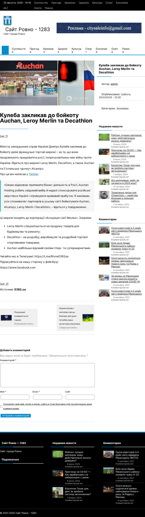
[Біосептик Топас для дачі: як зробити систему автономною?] (104, 169)
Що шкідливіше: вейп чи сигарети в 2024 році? (125, 181)
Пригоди (56, 2)
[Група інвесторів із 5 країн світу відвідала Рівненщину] (104, 293)
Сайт (67, 391)
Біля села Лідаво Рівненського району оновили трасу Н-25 (123, 246)
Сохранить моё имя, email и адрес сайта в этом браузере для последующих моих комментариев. (47, 406)
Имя (3, 391)
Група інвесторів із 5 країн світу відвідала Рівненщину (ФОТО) (126, 231)
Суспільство (41, 2)
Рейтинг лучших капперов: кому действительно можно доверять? (126, 138)
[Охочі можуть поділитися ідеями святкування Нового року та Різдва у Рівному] (104, 261)
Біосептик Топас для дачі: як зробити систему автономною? (125, 168)
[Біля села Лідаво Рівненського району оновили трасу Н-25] (104, 245)
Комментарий (8, 360)
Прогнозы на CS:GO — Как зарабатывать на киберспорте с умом (126, 153)
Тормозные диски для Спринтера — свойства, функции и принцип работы (124, 196)
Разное (49, 8)
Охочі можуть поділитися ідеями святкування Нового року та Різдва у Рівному (125, 262)
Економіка (122, 2)
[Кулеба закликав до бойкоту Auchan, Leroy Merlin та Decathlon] (47, 82)
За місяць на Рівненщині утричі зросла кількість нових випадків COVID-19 (125, 279)
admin (114, 83)
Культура (97, 2)
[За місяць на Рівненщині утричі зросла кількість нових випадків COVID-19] (104, 278)
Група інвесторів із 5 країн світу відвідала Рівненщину (126, 292)
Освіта (37, 8)
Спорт (109, 2)
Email (36, 391)
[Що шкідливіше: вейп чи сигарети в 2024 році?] (104, 182)
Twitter (33, 174)
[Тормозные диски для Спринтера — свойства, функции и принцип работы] (104, 195)
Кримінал (70, 2)
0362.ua (20, 289)
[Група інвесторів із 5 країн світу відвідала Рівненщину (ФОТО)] (104, 230)
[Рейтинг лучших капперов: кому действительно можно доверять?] (104, 137)
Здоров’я (84, 2)
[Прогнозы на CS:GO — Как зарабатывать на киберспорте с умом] (104, 152)
